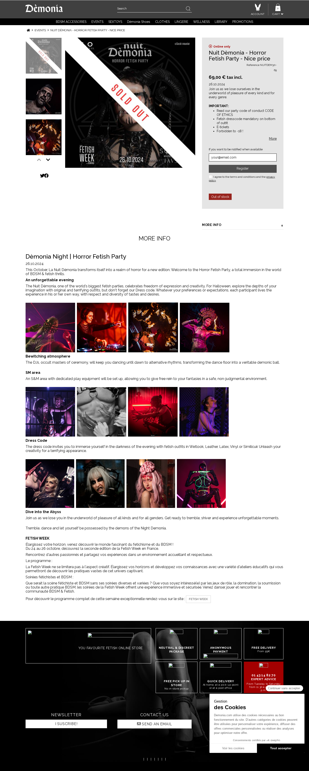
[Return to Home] (28, 30)
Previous (39, 159)
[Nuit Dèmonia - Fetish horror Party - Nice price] (130, 103)
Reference (253, 65)
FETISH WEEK (198, 599)
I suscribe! (66, 724)
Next (48, 159)
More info (211, 225)
